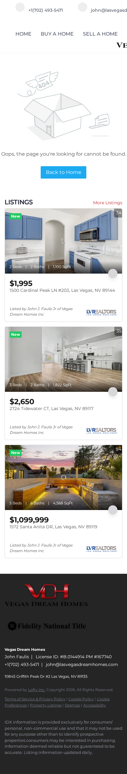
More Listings (107, 202)
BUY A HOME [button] (57, 34)
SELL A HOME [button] (100, 34)
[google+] (45, 762)
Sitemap (72, 705)
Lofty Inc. (36, 689)
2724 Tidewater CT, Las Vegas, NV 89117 (51, 408)
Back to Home (63, 172)
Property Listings (46, 705)
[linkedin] (20, 762)
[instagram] (32, 762)
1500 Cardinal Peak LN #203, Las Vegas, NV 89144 (62, 290)
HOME (23, 34)
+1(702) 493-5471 (22, 664)
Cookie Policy (81, 699)
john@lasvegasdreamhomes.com (82, 664)
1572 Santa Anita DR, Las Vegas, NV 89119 (53, 527)
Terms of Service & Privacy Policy (35, 699)
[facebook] (8, 762)
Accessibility (94, 705)
